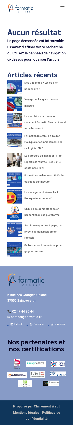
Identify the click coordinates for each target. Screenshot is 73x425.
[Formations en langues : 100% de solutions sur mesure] (14, 180)
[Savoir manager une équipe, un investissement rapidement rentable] (14, 230)
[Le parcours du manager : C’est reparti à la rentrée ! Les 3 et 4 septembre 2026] (14, 161)
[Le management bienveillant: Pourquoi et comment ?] (14, 197)
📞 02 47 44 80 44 (20, 311)
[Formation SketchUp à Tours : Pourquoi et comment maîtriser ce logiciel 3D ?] (14, 141)
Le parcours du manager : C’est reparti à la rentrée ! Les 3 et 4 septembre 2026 (43, 161)
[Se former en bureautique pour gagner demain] (14, 250)
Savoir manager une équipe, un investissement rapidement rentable (42, 231)
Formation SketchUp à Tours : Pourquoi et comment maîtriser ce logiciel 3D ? (43, 142)
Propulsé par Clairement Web (35, 406)
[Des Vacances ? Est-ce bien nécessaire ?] (14, 88)
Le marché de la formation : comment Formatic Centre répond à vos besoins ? (45, 122)
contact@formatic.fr (26, 317)
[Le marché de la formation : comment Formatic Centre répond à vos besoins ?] (14, 121)
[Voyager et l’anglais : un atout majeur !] (14, 105)
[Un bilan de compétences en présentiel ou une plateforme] (14, 214)
